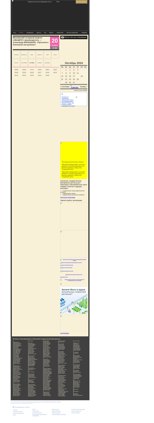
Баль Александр (16, 367)
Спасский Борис (61, 389)
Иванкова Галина (31, 379)
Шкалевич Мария (76, 384)
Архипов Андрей (16, 361)
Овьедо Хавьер (61, 344)
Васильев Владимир (17, 384)
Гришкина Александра (32, 353)
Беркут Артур (15, 375)
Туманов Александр (77, 349)
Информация (44, 1)
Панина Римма (61, 352)
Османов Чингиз (61, 349)
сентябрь (24, 62)
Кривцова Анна (46, 350)
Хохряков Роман (76, 366)
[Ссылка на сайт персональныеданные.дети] (73, 274)
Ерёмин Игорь (30, 369)
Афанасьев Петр (16, 362)
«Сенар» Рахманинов (18, 413)
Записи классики (56, 411)
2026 (16, 70)
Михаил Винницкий (46, 381)
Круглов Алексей (46, 351)
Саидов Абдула (61, 378)
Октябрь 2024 (74, 63)
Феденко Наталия (76, 355)
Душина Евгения (31, 365)
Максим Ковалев (46, 370)
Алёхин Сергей (16, 354)
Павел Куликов (61, 351)
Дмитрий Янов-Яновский (32, 359)
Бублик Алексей (16, 378)
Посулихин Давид (61, 359)
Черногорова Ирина (76, 374)
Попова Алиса (60, 358)
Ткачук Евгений (76, 347)
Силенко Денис (61, 384)
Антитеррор (64, 333)
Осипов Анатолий (61, 348)
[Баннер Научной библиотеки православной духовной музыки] (73, 260)
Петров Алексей (61, 354)
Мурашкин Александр (47, 388)
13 (85, 73)
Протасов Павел (61, 361)
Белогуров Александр (17, 373)
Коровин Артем (46, 341)
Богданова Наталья (16, 377)
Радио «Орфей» (75, 412)
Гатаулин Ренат (31, 345)
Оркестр (39, 32)
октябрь (31, 62)
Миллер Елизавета (46, 378)
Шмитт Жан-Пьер (76, 385)
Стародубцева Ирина (62, 392)
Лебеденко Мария (46, 361)
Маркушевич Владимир (47, 372)
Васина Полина (16, 386)
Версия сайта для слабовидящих (75, 37)
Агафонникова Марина (17, 345)
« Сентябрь (64, 87)
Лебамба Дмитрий (46, 360)
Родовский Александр (62, 369)
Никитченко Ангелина (47, 395)
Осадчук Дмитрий (61, 347)
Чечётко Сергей (76, 377)
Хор (45, 32)
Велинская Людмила (17, 388)
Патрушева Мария (61, 353)
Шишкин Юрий (76, 383)
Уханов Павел (75, 353)
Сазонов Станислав (62, 377)
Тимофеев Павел (76, 345)
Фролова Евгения (76, 361)
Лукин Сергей (45, 363)
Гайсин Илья (30, 343)
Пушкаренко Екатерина (62, 363)
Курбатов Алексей (46, 356)
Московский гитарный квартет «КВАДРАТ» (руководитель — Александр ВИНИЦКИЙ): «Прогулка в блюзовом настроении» (30, 41)
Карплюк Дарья (31, 387)
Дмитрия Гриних (31, 360)
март (31, 54)
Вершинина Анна (16, 389)
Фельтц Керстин (76, 358)
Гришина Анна (30, 352)
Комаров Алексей (31, 393)
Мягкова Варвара (46, 389)
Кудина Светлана (46, 352)
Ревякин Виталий (61, 367)
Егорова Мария (31, 367)
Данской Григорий (31, 355)
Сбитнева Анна (61, 381)
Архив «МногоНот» (37, 412)
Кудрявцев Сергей (46, 353)
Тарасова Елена (76, 344)
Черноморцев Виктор (77, 375)
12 (82, 73)
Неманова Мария (46, 393)
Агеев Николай (16, 346)
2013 (24, 75)
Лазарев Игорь (46, 359)
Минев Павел (45, 379)
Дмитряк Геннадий (31, 361)
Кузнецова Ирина (46, 354)
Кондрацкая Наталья (32, 394)
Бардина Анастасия (16, 368)
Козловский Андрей (31, 390)
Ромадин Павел (61, 370)
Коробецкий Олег (46, 340)
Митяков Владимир (46, 380)
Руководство (31, 1)
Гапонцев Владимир (31, 344)
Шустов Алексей (76, 386)
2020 (16, 72)
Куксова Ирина (46, 355)
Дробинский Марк (31, 364)
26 (82, 79)
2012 (32, 75)
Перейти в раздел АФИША (80, 90)
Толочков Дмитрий (76, 348)
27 (85, 79)
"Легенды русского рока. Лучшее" (73, 162)
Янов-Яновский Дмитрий (77, 395)
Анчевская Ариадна (16, 359)
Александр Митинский (17, 349)
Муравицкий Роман (46, 387)
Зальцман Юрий (31, 374)
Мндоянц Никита (46, 382)
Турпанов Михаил (76, 350)
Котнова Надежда (46, 347)
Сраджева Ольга (61, 390)
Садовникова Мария (62, 375)
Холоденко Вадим (76, 365)
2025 (24, 70)
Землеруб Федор (31, 376)
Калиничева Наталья (32, 385)
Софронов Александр (62, 388)
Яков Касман (75, 393)
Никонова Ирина (61, 341)
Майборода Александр (47, 369)
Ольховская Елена (61, 346)
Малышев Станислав (47, 371)
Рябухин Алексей (61, 372)
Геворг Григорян (31, 346)
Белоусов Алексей (16, 374)
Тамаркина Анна (76, 343)
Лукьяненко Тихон (46, 365)
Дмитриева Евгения (31, 358)
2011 (39, 75)
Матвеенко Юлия (46, 375)
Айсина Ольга (15, 347)
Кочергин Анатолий (46, 348)
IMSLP (34, 409)
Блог (14, 32)
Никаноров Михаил (46, 394)
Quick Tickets (35, 411)
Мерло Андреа (46, 377)
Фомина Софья (76, 360)
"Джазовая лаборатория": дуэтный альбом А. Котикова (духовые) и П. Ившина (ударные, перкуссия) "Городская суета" (73, 167)
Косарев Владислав (47, 343)
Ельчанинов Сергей (31, 368)
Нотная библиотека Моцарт (59, 414)
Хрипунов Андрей (76, 368)
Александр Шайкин (16, 350)
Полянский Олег (61, 357)
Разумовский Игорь (61, 365)
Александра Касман (16, 351)
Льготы (50, 1)
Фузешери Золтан (76, 362)
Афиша (21, 32)
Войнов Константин (16, 392)
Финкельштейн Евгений (77, 359)
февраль (24, 54)
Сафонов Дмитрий (61, 380)
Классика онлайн (56, 412)
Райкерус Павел (61, 366)
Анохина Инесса (16, 357)
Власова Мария (16, 391)
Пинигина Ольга (61, 355)
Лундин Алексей (46, 366)
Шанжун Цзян (75, 381)
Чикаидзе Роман (76, 378)
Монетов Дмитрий (46, 384)
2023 (39, 70)
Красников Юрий (46, 349)
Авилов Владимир (16, 344)
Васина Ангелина (16, 385)
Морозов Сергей (46, 385)
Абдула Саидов (16, 342)
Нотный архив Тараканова (78, 409)
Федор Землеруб (76, 356)
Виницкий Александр (17, 390)
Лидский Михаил (46, 362)
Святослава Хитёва (62, 382)
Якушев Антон (76, 394)
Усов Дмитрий (75, 352)
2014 (16, 75)
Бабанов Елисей (16, 365)
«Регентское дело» (18, 411)
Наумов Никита (46, 392)
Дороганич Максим (31, 363)
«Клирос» (15, 409)
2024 (32, 70)
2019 (24, 72)
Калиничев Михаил (31, 384)
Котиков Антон (45, 345)
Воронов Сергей (16, 395)
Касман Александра (31, 388)
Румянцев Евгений (61, 371)
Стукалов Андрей (61, 393)
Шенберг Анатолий (76, 382)
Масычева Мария (46, 374)
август (16, 62)
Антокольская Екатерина (17, 358)
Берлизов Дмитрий (16, 376)
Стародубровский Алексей (63, 391)
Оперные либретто (76, 411)
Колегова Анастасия (32, 392)
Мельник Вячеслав (46, 376)
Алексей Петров (16, 353)
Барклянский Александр (17, 369)
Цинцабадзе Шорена (77, 372)
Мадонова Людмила (47, 368)
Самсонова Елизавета (62, 379)
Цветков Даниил (76, 370)
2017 (39, 72)
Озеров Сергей (61, 345)
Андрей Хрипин (16, 355)
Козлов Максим (31, 389)
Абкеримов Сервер (16, 343)
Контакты (37, 1)
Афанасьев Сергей (16, 363)
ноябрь (39, 62)
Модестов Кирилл (46, 383)
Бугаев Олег (15, 379)
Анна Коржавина (16, 356)
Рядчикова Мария (61, 373)
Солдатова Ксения (61, 386)
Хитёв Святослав (76, 364)
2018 (32, 72)
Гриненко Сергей (31, 351)
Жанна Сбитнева (31, 371)
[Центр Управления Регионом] (73, 313)
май (47, 54)
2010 (47, 75)
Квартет (51, 32)
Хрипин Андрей (76, 367)
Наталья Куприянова (72, 32)
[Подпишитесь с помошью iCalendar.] (74, 87)
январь (16, 54)
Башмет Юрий (15, 371)
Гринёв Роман (30, 350)
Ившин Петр (30, 380)
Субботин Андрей (61, 394)
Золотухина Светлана (32, 377)
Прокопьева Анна (61, 360)
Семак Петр (60, 383)
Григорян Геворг (31, 349)
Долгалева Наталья (31, 362)
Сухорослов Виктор (62, 395)
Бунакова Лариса (16, 380)
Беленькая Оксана (16, 372)
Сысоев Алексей (76, 340)
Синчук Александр (61, 385)
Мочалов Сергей (46, 386)
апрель (39, 54)
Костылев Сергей (46, 344)
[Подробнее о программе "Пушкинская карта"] (73, 159)
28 (62, 82)
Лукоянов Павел (46, 364)
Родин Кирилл (60, 368)
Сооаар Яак (60, 387)
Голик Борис (30, 347)
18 (78, 76)
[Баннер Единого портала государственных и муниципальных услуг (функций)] (73, 280)
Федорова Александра (77, 357)
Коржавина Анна (31, 396)
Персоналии (60, 32)
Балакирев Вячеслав (17, 366)
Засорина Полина (31, 375)
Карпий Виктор (31, 386)
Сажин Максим (61, 376)
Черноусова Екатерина (77, 376)
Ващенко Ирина (16, 387)
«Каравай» (84, 32)
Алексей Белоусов (16, 352)
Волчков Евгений (16, 393)
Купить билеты (81, 2)
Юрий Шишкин (76, 391)
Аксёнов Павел (16, 348)
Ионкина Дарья (31, 381)
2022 (47, 70)
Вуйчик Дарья (30, 340)
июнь (55, 54)
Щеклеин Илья (76, 389)
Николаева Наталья (62, 340)
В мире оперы (55, 409)
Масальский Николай (47, 373)
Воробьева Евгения (16, 394)
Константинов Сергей (32, 395)
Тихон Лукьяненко (76, 346)
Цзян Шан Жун (76, 371)
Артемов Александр (16, 360)
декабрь (47, 62)
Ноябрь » (83, 87)
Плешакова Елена (61, 356)
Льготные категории (67, 197)
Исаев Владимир (31, 382)
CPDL (14, 414)
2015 (55, 72)
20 (85, 76)
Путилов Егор (60, 362)
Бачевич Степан (16, 370)
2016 (47, 72)
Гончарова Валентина (32, 348)
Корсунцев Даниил (46, 342)
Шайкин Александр (76, 380)
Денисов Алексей (31, 357)
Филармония (30, 32)
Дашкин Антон (30, 356)
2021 (55, 70)
